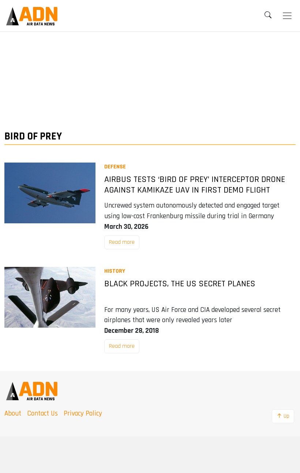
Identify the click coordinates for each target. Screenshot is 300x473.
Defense (115, 167)
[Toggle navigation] (287, 16)
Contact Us (42, 413)
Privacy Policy (83, 413)
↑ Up (283, 416)
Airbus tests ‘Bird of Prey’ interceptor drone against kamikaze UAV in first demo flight (194, 184)
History (114, 271)
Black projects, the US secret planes (179, 284)
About (12, 413)
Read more (122, 242)
